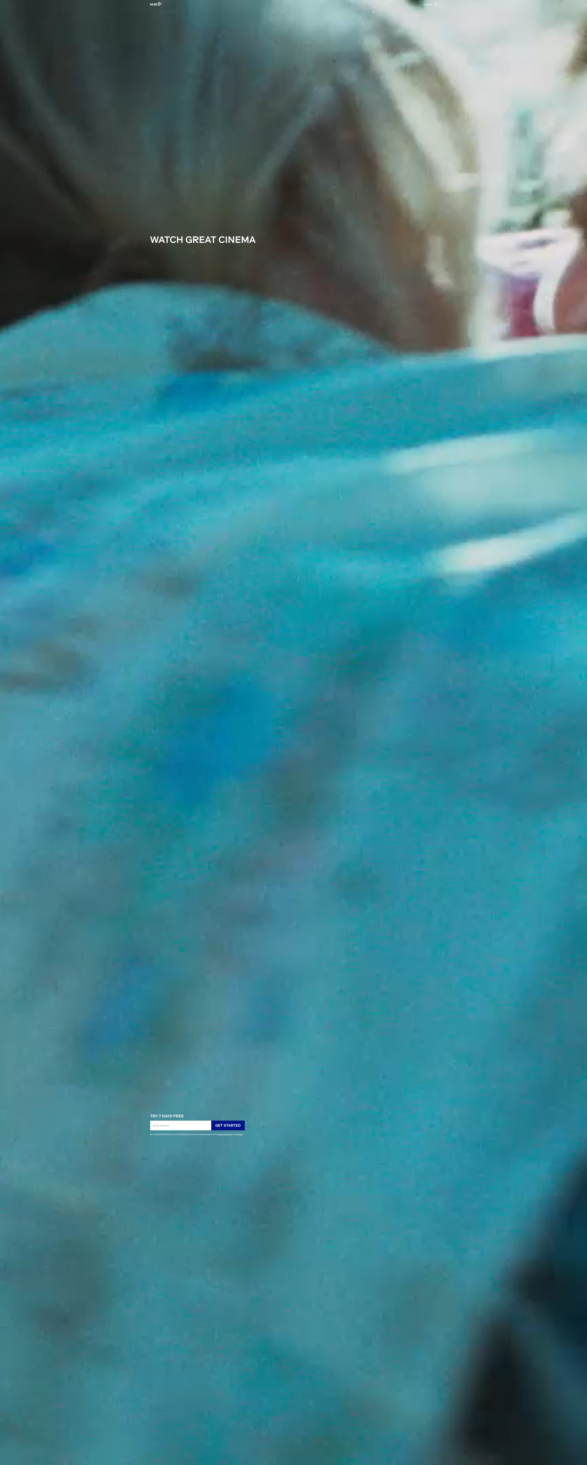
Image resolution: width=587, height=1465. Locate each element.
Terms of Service (225, 1134)
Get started (228, 1125)
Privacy (239, 1134)
